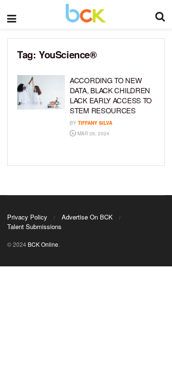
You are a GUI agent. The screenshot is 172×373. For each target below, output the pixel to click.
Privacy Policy (27, 216)
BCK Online (43, 244)
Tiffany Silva (95, 123)
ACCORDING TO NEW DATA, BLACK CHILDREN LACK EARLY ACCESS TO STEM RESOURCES (111, 95)
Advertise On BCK (87, 216)
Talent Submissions (34, 226)
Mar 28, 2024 (92, 133)
